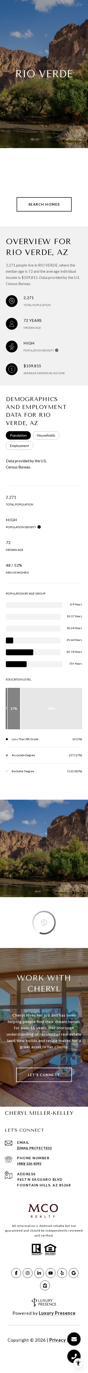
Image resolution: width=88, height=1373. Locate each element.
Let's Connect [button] (44, 1075)
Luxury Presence (57, 1313)
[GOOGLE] (73, 1273)
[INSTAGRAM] (28, 1273)
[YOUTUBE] (50, 1273)
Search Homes (44, 204)
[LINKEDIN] (39, 1273)
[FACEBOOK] (16, 1273)
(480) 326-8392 (29, 1163)
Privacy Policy (65, 1340)
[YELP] (62, 1273)
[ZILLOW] (45, 1285)
